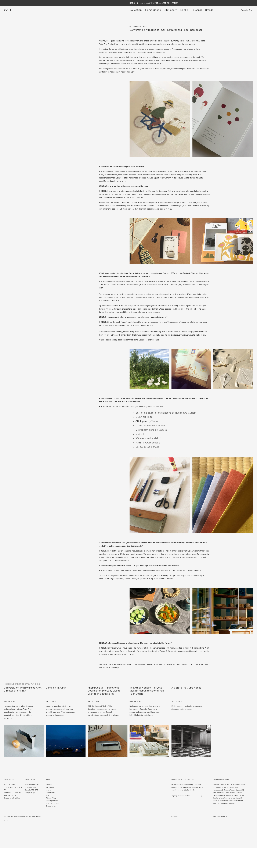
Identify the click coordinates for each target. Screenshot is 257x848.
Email (225, 816)
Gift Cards (50, 787)
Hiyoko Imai (130, 41)
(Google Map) (30, 793)
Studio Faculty (189, 790)
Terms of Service (52, 803)
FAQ (47, 795)
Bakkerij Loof (167, 575)
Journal (48, 790)
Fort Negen (151, 575)
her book (188, 664)
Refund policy (51, 806)
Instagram (153, 664)
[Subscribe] (200, 796)
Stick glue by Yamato (147, 421)
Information (50, 793)
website (141, 664)
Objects (49, 785)
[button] (136, 10)
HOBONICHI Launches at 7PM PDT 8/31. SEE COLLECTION (154, 3)
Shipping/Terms (52, 801)
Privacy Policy (51, 798)
